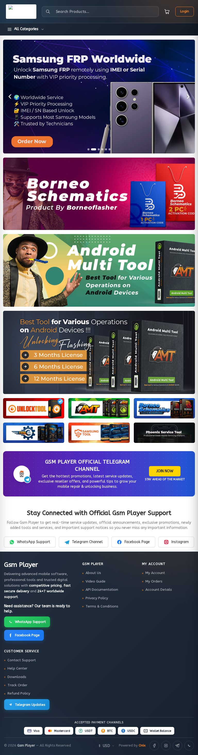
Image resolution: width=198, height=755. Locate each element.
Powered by (132, 745)
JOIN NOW (164, 471)
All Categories (26, 29)
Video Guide (95, 581)
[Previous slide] (9, 96)
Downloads (16, 677)
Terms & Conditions (102, 606)
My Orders (153, 581)
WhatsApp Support (33, 542)
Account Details (158, 590)
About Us (93, 573)
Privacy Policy (97, 598)
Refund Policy (18, 693)
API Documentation (102, 590)
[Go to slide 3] (99, 149)
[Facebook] (154, 745)
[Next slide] (188, 96)
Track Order (17, 685)
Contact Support (21, 660)
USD (106, 745)
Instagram (180, 542)
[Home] (21, 12)
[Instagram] (166, 745)
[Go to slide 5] (106, 149)
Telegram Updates (30, 705)
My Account (155, 573)
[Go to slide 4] (102, 149)
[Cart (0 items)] (167, 11)
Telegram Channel (87, 542)
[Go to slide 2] (93, 149)
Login (184, 11)
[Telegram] (177, 745)
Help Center (17, 668)
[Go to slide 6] (110, 149)
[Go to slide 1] (88, 149)
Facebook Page (137, 542)
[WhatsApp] (189, 745)
